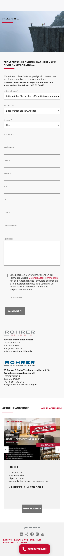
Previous (5, 449)
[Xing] (26, 533)
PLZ (5, 186)
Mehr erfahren (32, 508)
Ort (5, 199)
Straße (7, 212)
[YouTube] (42, 533)
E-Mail (7, 173)
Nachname (9, 147)
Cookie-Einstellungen (15, 542)
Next (58, 449)
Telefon (7, 160)
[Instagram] (37, 533)
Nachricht (8, 239)
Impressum (35, 540)
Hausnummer (10, 225)
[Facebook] (32, 533)
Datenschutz (21, 540)
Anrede (8, 120)
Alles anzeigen (51, 408)
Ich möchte (10, 105)
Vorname (9, 134)
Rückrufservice (37, 549)
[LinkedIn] (21, 533)
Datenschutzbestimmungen (43, 277)
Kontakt (7, 540)
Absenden (15, 311)
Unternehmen (11, 91)
